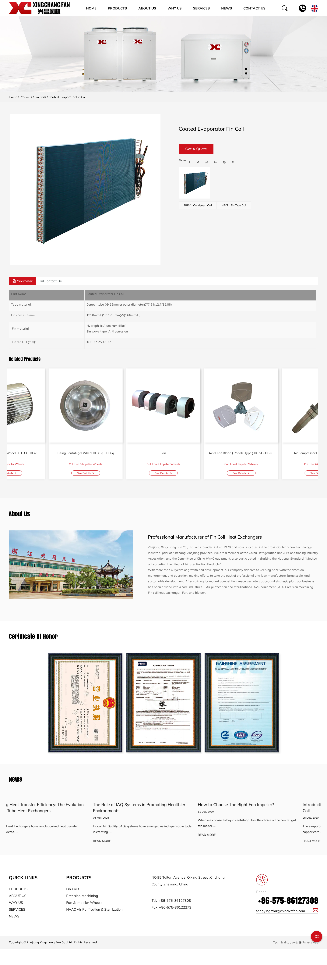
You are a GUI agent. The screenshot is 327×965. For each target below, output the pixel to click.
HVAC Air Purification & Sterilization (94, 909)
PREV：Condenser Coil (198, 205)
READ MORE (18, 840)
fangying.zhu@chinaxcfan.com (280, 911)
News (226, 8)
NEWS (14, 916)
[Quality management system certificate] (242, 702)
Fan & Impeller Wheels (84, 902)
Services (201, 8)
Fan (45, 453)
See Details (44, 473)
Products (117, 8)
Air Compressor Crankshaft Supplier (201, 453)
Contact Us (254, 8)
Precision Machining (82, 896)
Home (91, 8)
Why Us (174, 8)
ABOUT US (17, 896)
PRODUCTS (18, 889)
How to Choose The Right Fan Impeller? (152, 804)
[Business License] (85, 702)
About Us (147, 8)
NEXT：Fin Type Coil (234, 205)
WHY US (16, 902)
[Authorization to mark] (163, 702)
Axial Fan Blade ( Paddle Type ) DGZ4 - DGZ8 (123, 453)
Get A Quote (196, 148)
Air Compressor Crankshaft (279, 453)
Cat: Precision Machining (201, 464)
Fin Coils (40, 97)
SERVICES (17, 909)
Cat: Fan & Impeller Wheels (45, 464)
